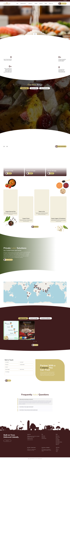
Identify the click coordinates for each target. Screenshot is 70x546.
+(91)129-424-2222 (7, 0)
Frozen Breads (57, 439)
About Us (57, 449)
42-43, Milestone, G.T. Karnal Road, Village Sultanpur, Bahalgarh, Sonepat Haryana (46, 450)
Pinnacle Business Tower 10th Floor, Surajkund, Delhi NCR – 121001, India (33, 436)
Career (46, 3)
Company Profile (23, 3)
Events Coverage (33, 318)
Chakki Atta (57, 444)
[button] (18, 119)
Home (17, 3)
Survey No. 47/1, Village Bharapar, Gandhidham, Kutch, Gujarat (31, 450)
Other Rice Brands (44, 438)
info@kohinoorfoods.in (14, 0)
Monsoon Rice (34, 88)
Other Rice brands (44, 88)
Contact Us (51, 3)
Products (30, 3)
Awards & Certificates (45, 318)
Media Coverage (23, 318)
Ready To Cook (58, 437)
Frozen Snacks (57, 440)
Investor (40, 3)
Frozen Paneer (57, 443)
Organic (36, 3)
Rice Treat (57, 438)
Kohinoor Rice (24, 88)
